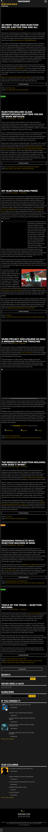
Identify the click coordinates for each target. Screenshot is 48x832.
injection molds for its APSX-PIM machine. (25, 40)
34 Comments (23, 609)
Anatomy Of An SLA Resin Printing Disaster (21, 713)
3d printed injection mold (12, 660)
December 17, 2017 (6, 466)
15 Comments (13, 715)
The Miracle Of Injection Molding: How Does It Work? (24, 463)
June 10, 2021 (5, 118)
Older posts (22, 669)
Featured (32, 166)
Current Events (19, 166)
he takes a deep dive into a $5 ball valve (33, 477)
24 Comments (23, 193)
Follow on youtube (6, 687)
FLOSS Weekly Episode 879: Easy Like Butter (21, 768)
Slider (37, 166)
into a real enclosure (27, 352)
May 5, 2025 (4, 29)
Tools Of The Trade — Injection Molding (22, 606)
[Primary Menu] (45, 1)
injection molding (24, 90)
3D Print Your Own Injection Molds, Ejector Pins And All (20, 26)
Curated (9, 658)
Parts (8, 436)
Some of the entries (10, 570)
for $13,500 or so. (21, 68)
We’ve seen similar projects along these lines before (16, 77)
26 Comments (13, 722)
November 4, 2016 (6, 609)
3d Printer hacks (11, 88)
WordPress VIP (26, 825)
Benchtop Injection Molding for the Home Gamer (21, 308)
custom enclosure (27, 660)
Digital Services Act (20, 823)
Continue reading (26, 85)
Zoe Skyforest (12, 29)
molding (39, 317)
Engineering (27, 166)
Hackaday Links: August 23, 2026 (18, 787)
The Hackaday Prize (15, 436)
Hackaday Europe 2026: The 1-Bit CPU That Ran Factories (21, 733)
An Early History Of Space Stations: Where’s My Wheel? (22, 719)
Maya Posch (15, 343)
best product (20, 583)
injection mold (15, 90)
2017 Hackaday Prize (11, 583)
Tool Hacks (9, 516)
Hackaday (24, 1)
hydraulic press (15, 317)
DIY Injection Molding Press (20, 190)
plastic (43, 317)
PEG (27, 168)
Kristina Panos (12, 118)
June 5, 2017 (4, 545)
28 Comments (13, 736)
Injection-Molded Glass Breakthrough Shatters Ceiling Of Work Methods (22, 114)
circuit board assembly (34, 613)
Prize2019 (19, 426)
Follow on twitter (4, 687)
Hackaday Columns (12, 581)
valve (25, 518)
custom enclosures (22, 437)
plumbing (21, 518)
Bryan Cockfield (15, 466)
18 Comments (24, 466)
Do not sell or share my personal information (33, 823)
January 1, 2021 (5, 193)
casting (21, 660)
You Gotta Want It (14, 792)
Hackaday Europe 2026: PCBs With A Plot (20, 704)
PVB (30, 168)
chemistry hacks (11, 166)
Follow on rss (9, 687)
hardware (9, 315)
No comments (13, 707)
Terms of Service (13, 823)
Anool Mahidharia (14, 193)
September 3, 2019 (6, 343)
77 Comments (13, 779)
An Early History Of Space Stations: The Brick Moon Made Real (21, 725)
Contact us (11, 687)
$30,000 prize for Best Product (30, 564)
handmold (8, 317)
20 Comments (20, 29)
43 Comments (22, 343)
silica (33, 168)
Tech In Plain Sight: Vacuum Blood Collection (21, 782)
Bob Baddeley (12, 545)
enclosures (30, 437)
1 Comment (13, 789)
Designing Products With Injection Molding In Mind (18, 541)
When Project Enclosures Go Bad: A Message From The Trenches (24, 340)
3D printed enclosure (11, 437)
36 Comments (20, 118)
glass (7, 168)
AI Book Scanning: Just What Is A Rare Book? (21, 776)
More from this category (7, 739)
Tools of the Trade (29, 662)
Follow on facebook (2, 687)
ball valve (8, 518)
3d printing (8, 90)
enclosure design (37, 660)
